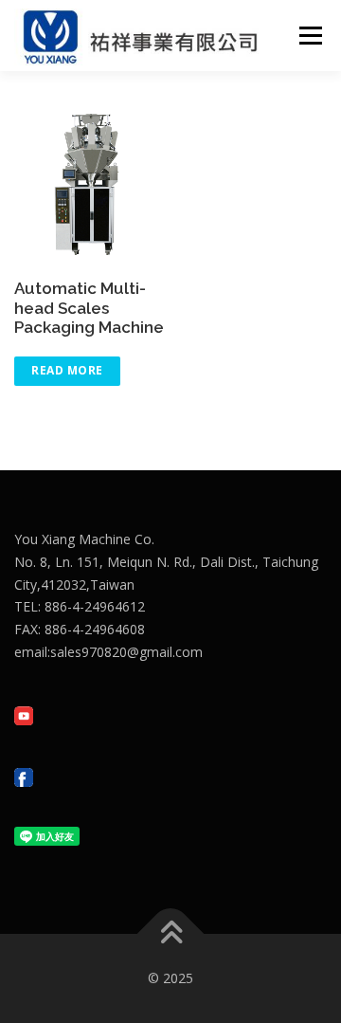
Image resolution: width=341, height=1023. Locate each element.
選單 (305, 35)
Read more (67, 370)
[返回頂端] (171, 934)
